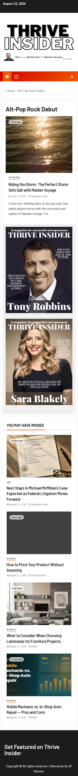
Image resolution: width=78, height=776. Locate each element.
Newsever (57, 766)
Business (11, 559)
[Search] (71, 76)
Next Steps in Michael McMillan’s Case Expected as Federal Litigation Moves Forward (37, 493)
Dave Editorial (38, 575)
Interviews (14, 178)
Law (8, 482)
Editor (34, 646)
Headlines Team (39, 196)
